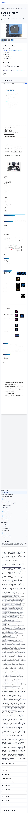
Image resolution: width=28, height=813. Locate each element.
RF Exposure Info (7, 789)
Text (23, 83)
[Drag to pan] (8, 83)
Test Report (6, 793)
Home (2, 8)
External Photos (7, 778)
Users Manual (6, 548)
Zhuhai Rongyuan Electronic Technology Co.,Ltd (15, 8)
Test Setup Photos (7, 804)
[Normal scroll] (9, 83)
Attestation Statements (8, 763)
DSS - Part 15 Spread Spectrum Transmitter (12, 50)
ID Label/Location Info (8, 781)
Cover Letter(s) (6, 767)
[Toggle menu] (25, 2)
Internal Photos (7, 785)
